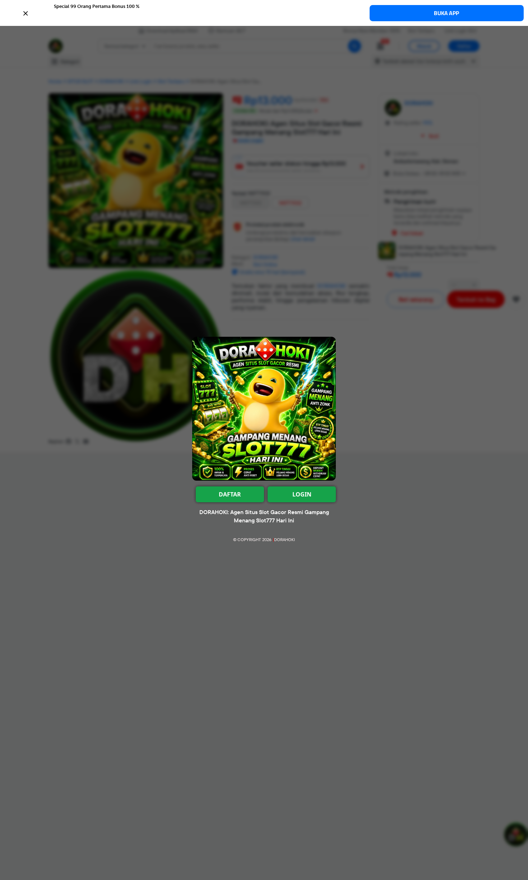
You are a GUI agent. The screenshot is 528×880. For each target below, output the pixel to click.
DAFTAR (230, 494)
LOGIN (301, 494)
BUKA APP (446, 13)
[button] (264, 12)
